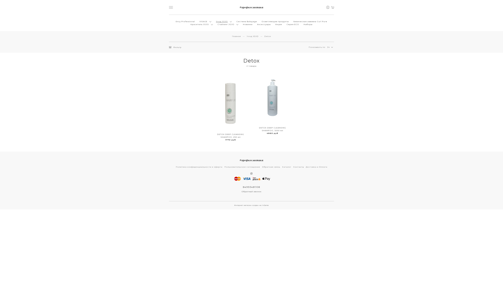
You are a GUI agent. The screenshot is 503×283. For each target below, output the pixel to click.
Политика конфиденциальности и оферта (199, 167)
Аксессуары (264, 24)
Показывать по (317, 47)
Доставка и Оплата (316, 167)
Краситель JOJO (200, 24)
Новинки (248, 24)
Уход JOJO (222, 21)
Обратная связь (271, 167)
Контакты (298, 167)
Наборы (308, 24)
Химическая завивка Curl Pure (310, 21)
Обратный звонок (251, 192)
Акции (278, 24)
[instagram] (251, 173)
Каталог (286, 167)
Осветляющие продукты (275, 21)
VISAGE (203, 21)
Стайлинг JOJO (226, 24)
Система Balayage (246, 21)
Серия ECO (293, 24)
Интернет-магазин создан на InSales (251, 205)
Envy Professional (185, 21)
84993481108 (251, 187)
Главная (236, 36)
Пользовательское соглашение (242, 167)
